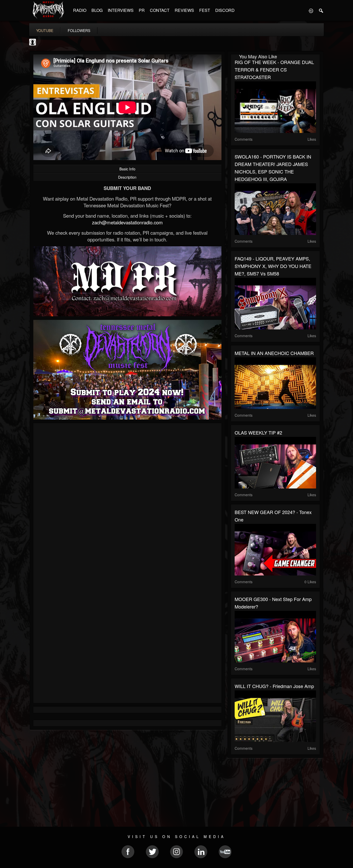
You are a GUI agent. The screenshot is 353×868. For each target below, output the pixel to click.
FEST (204, 10)
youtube (44, 30)
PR (142, 10)
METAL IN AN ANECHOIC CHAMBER (274, 353)
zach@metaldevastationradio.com (127, 222)
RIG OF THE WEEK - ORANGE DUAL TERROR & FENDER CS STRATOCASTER (274, 69)
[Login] (310, 10)
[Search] (321, 10)
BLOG (97, 10)
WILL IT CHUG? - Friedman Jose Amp (274, 686)
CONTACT (160, 10)
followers (79, 30)
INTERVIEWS (121, 10)
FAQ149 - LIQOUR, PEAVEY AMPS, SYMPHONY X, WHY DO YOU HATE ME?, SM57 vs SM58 (273, 266)
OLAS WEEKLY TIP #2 (258, 432)
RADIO (79, 10)
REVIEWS (184, 10)
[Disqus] (127, 496)
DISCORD (225, 10)
